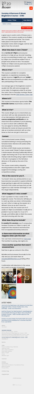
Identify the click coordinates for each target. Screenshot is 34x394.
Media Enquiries (6, 366)
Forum (3, 354)
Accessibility (5, 363)
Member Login (5, 355)
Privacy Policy (5, 368)
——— (31, 8)
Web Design (18, 385)
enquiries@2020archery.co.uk (11, 259)
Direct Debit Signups (7, 351)
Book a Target (5, 352)
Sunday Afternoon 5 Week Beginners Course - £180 (15, 337)
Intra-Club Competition (8, 349)
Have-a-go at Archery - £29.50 (9, 331)
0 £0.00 (28, 3)
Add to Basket (27, 28)
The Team (4, 327)
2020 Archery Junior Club (24, 95)
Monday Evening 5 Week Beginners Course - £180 (14, 333)
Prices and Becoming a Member (10, 347)
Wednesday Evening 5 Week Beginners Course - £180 (15, 334)
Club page (27, 239)
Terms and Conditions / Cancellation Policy (13, 365)
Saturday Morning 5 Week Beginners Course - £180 (15, 336)
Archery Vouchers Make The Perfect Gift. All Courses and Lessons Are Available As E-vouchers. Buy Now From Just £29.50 (17, 320)
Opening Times (5, 348)
